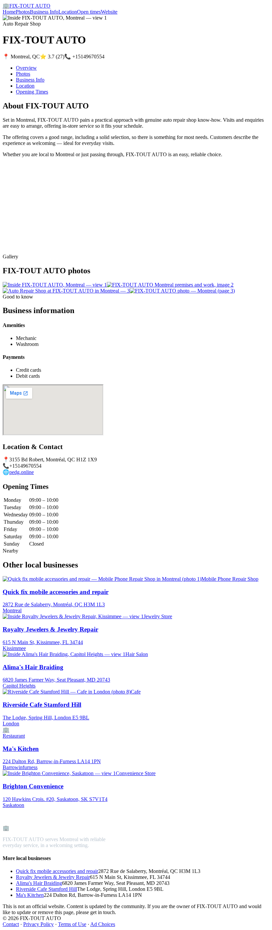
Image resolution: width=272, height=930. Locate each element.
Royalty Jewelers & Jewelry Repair (53, 877)
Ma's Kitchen (30, 895)
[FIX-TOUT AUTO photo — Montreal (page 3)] (182, 291)
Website (109, 12)
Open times (89, 12)
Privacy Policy (38, 924)
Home (9, 12)
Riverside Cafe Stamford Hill (46, 889)
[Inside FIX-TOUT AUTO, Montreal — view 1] (55, 285)
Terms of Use (72, 924)
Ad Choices (102, 924)
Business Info (44, 12)
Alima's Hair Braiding (39, 883)
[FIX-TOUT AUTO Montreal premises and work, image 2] (170, 285)
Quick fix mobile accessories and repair (57, 871)
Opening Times (32, 92)
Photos (23, 12)
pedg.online (21, 472)
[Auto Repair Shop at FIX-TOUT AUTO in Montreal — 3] (66, 291)
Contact (11, 924)
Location (67, 12)
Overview (26, 68)
